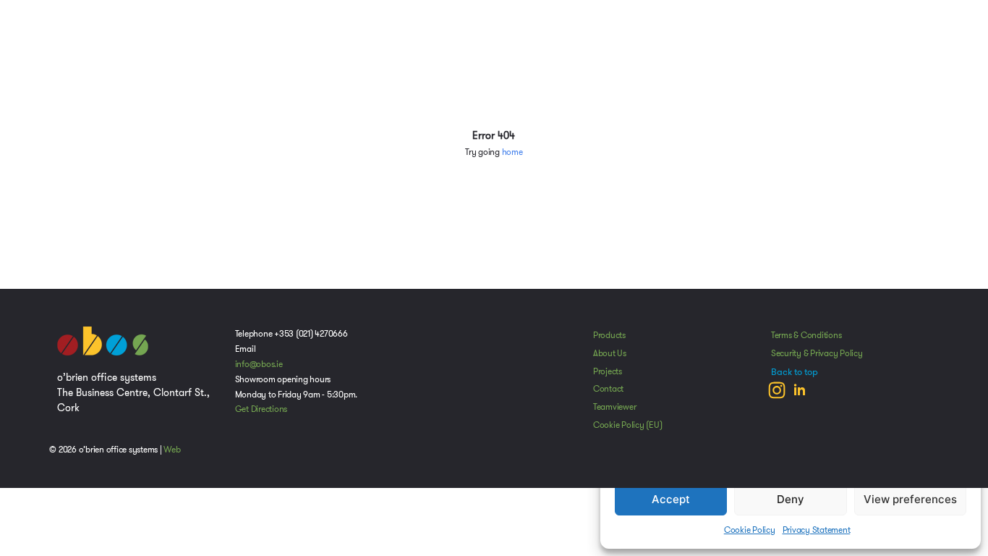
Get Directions (261, 409)
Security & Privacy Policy (817, 353)
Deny (790, 499)
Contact (608, 389)
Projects (607, 371)
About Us (609, 353)
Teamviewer (614, 407)
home (512, 152)
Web (171, 449)
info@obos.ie (259, 364)
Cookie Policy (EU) (628, 425)
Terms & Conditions (806, 335)
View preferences (910, 499)
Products (609, 335)
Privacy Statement (817, 529)
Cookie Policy (749, 529)
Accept (671, 499)
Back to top (794, 372)
